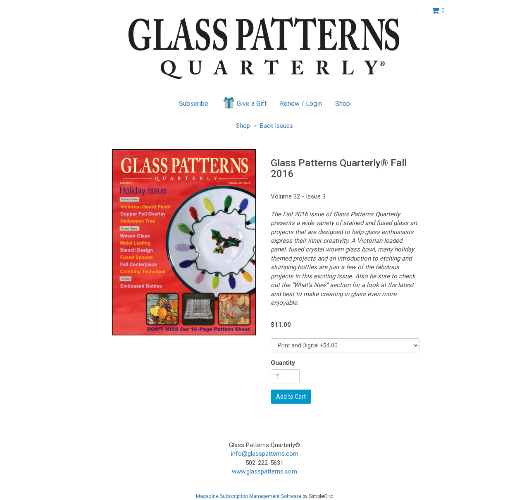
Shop (342, 104)
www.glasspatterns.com (264, 471)
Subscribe (193, 104)
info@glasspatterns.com (264, 453)
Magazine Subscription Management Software (248, 496)
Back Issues (276, 125)
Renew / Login (301, 104)
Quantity (283, 362)
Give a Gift (252, 104)
